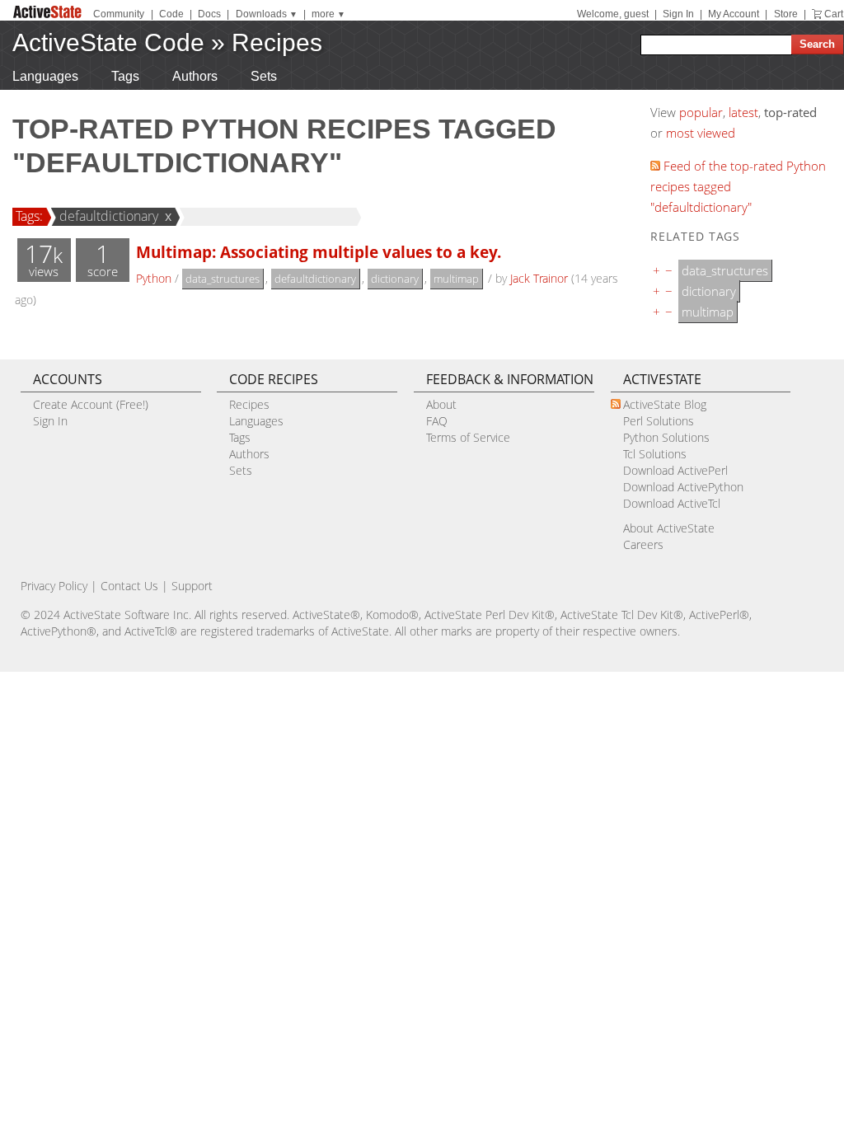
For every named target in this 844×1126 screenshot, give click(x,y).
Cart (833, 14)
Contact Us (129, 585)
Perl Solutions (658, 421)
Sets (264, 76)
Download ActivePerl (675, 470)
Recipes (277, 42)
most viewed (700, 132)
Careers (643, 544)
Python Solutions (666, 437)
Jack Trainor (539, 278)
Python (153, 278)
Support (192, 585)
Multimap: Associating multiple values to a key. (318, 252)
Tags (125, 76)
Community (118, 14)
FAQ (437, 421)
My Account (733, 14)
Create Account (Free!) (90, 404)
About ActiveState (669, 528)
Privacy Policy (54, 585)
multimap (456, 278)
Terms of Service (468, 437)
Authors (195, 76)
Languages (45, 76)
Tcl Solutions (655, 454)
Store (786, 14)
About (441, 404)
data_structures (222, 278)
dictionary (395, 278)
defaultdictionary (109, 216)
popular (701, 112)
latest (743, 112)
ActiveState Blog (664, 404)
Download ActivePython (683, 487)
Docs (209, 14)
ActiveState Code (108, 42)
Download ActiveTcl (671, 503)
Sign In (678, 14)
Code (171, 14)
